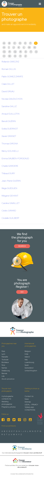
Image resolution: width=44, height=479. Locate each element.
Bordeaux (5, 362)
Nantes (4, 368)
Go (22, 292)
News (27, 399)
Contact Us (29, 396)
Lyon (3, 354)
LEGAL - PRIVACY (31, 404)
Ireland (27, 357)
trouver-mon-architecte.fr (33, 453)
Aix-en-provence (8, 379)
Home (4, 9)
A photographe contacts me (7, 397)
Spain (27, 365)
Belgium (28, 351)
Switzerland (29, 368)
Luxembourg (29, 362)
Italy (26, 359)
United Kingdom (31, 370)
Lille (3, 376)
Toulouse (5, 359)
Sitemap (28, 402)
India (26, 354)
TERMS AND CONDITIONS (30, 408)
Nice (3, 365)
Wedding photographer (7, 402)
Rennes (4, 373)
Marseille (5, 357)
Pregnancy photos (8, 407)
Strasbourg (6, 370)
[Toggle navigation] (39, 4)
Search (22, 246)
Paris (3, 351)
